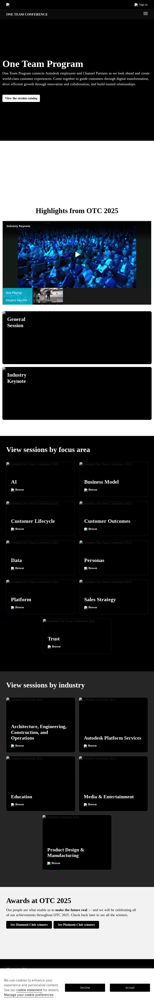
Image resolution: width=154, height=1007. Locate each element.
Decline (85, 988)
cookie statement (29, 990)
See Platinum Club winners (76, 924)
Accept (130, 988)
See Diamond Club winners (29, 924)
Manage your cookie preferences (28, 995)
